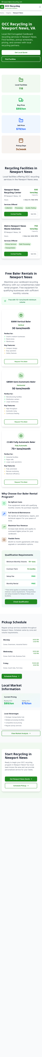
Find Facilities (10, 59)
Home (2, 13)
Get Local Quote (21, 52)
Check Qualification (21, 602)
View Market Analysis (19, 733)
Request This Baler (21, 361)
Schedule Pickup (10, 676)
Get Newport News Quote (20, 779)
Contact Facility (16, 214)
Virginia (8, 13)
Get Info (33, 214)
